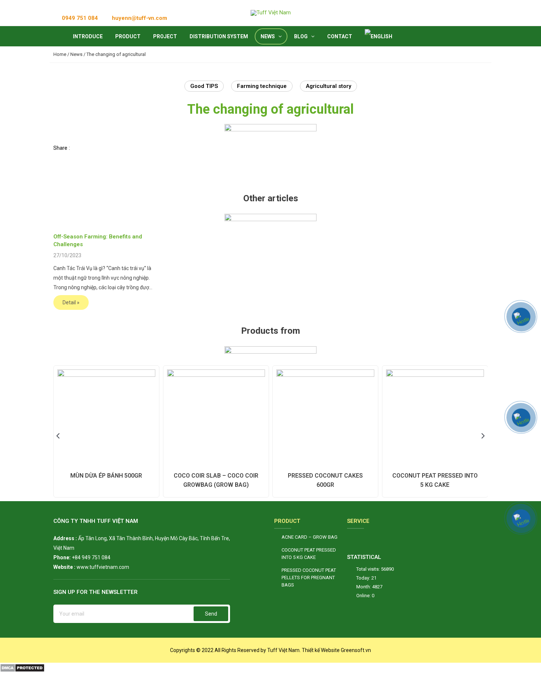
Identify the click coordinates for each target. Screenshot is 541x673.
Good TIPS (204, 86)
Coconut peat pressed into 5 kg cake (309, 553)
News (76, 54)
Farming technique (262, 86)
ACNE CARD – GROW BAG (309, 537)
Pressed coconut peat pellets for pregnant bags (309, 577)
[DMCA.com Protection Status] (22, 667)
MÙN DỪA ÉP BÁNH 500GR (106, 475)
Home (59, 54)
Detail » (71, 302)
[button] (74, 148)
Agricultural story (328, 86)
